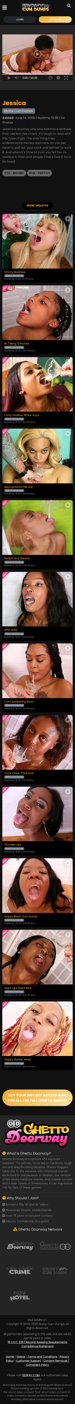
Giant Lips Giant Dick (18, 988)
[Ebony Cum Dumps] (36, 7)
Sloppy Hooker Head (17, 1059)
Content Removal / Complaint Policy (47, 1363)
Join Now (55, 19)
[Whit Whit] (37, 599)
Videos (20, 1357)
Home (10, 1357)
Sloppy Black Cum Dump (20, 916)
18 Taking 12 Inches (16, 343)
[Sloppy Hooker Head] (37, 1028)
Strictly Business (15, 272)
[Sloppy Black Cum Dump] (37, 885)
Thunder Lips (12, 845)
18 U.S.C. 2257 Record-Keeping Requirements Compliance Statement (37, 1344)
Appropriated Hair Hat (18, 487)
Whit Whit (10, 630)
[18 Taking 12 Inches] (37, 312)
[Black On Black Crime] (20, 1270)
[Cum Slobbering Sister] (37, 670)
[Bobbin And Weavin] (37, 527)
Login (19, 19)
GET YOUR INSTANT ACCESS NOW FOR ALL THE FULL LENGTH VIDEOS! (37, 1098)
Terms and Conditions (42, 1357)
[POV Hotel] (20, 1295)
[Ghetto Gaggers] (55, 1245)
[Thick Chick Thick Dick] (37, 742)
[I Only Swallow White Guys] (37, 384)
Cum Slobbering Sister (19, 702)
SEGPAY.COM (31, 1375)
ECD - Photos (39, 173)
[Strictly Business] (37, 241)
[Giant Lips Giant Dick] (37, 957)
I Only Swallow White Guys (21, 415)
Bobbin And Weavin (17, 558)
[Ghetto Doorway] (20, 1245)
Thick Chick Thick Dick (19, 773)
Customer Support (28, 1361)
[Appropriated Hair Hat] (37, 456)
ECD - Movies (14, 173)
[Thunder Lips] (37, 814)
